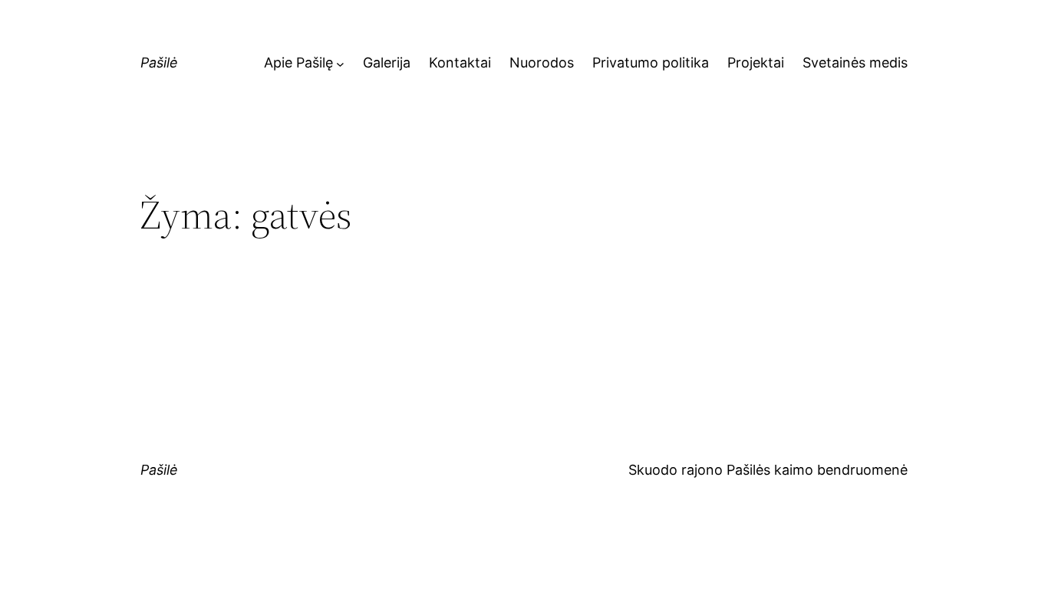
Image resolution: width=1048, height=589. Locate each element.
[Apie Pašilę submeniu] (340, 63)
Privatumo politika (650, 62)
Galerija (386, 62)
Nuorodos (541, 62)
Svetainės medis (855, 62)
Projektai (755, 62)
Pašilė (159, 62)
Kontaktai (460, 62)
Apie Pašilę (298, 62)
